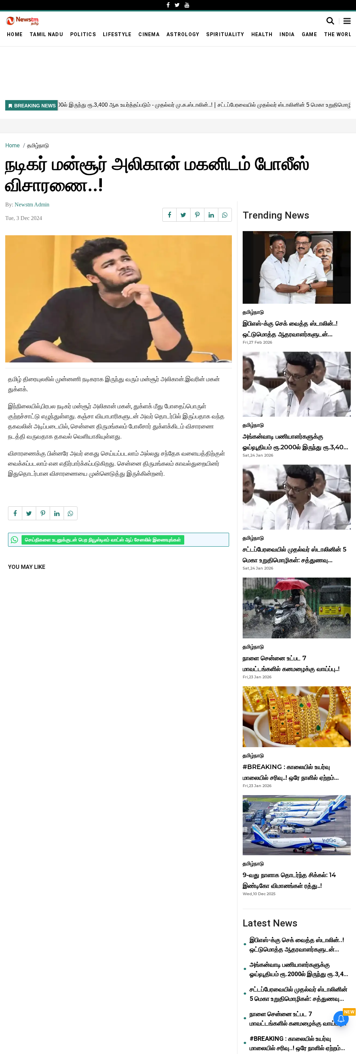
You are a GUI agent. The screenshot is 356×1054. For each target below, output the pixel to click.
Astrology (183, 34)
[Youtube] (187, 5)
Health (262, 34)
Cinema (149, 34)
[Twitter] (177, 5)
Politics (83, 34)
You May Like (26, 567)
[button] (347, 21)
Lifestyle (117, 34)
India (287, 34)
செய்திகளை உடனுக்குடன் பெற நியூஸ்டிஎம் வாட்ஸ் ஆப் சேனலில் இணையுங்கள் (103, 540)
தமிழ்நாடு (38, 145)
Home (15, 34)
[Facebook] (168, 5)
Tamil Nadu (46, 34)
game (309, 34)
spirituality (225, 34)
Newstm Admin (32, 204)
